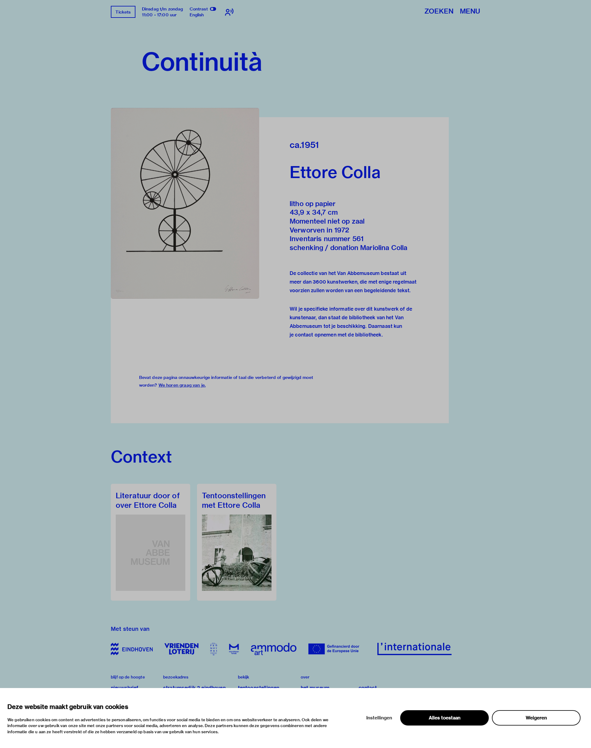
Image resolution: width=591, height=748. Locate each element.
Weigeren (536, 718)
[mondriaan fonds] (234, 649)
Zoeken (438, 11)
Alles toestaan (444, 718)
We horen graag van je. (182, 385)
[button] (185, 203)
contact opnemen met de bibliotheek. (339, 335)
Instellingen (379, 718)
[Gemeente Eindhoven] (132, 649)
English (197, 15)
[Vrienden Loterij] (181, 649)
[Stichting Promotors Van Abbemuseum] (213, 649)
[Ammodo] (273, 649)
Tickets (123, 12)
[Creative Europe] (337, 649)
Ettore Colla (335, 172)
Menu (470, 11)
